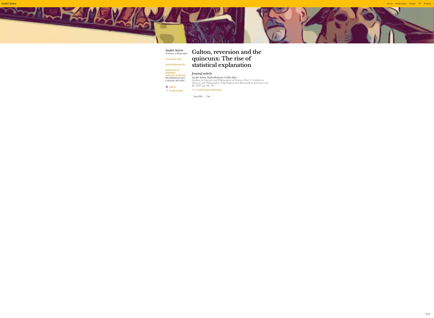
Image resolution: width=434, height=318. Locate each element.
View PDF (198, 96)
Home (390, 3)
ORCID (172, 87)
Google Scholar (176, 90)
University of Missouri (175, 75)
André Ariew (9, 3)
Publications (401, 3)
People (412, 3)
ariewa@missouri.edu (175, 64)
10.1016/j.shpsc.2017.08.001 (209, 90)
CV (419, 3)
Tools (427, 314)
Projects (427, 3)
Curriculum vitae (173, 59)
